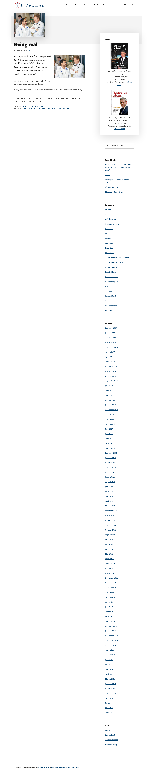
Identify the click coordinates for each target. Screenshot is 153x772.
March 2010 (110, 713)
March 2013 (110, 564)
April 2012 (109, 616)
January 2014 (110, 515)
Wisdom (40, 106)
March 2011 (110, 679)
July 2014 (109, 487)
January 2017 (110, 371)
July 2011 (109, 660)
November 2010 (111, 693)
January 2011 (110, 684)
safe (55, 108)
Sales (107, 286)
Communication (112, 224)
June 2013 (109, 549)
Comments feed (111, 740)
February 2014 (111, 511)
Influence (109, 229)
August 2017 (110, 352)
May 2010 (109, 708)
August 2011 (110, 655)
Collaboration (110, 219)
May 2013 (109, 554)
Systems (108, 301)
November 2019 (111, 338)
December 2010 (111, 689)
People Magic (110, 272)
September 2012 (111, 592)
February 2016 (111, 400)
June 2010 (109, 703)
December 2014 (111, 463)
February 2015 (111, 453)
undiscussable (63, 108)
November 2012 (111, 583)
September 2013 (111, 535)
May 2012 (109, 612)
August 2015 (110, 424)
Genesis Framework (58, 767)
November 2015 (111, 410)
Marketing (109, 253)
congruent (37, 108)
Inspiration (109, 238)
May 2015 (109, 439)
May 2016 (109, 391)
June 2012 (109, 607)
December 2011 (111, 636)
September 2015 (111, 419)
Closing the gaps (111, 187)
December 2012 (111, 578)
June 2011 (109, 665)
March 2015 (110, 448)
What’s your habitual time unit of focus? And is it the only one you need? (118, 167)
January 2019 (110, 342)
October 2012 (110, 588)
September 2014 (111, 477)
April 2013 (109, 559)
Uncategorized (111, 306)
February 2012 (111, 626)
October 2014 (110, 472)
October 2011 (110, 645)
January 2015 (110, 458)
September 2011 (111, 650)
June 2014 (109, 491)
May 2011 (109, 669)
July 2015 (109, 429)
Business (108, 210)
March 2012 (110, 621)
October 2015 (110, 415)
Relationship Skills (112, 282)
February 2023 (111, 328)
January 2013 (110, 573)
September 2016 (111, 381)
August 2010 (110, 698)
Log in (107, 730)
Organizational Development (117, 258)
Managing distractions (114, 192)
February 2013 (111, 568)
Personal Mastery (29, 106)
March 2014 (110, 506)
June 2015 (109, 434)
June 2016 (109, 386)
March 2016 (110, 395)
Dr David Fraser (47, 108)
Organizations (111, 267)
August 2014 (110, 482)
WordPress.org (111, 745)
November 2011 (111, 641)
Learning (109, 248)
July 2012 (109, 602)
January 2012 (110, 631)
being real (28, 108)
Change (108, 214)
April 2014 (109, 501)
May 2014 (109, 496)
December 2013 (111, 520)
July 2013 (109, 544)
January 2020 (111, 333)
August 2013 (110, 539)
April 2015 (109, 443)
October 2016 (110, 376)
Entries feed (110, 735)
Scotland (108, 291)
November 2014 (111, 467)
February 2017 (111, 366)
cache (107, 175)
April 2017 (109, 357)
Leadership (109, 243)
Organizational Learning (115, 262)
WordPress (70, 767)
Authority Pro (43, 767)
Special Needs (110, 296)
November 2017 (111, 347)
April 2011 (109, 674)
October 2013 (110, 530)
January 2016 (110, 405)
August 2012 (110, 597)
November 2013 (111, 525)
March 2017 (110, 362)
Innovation (109, 234)
